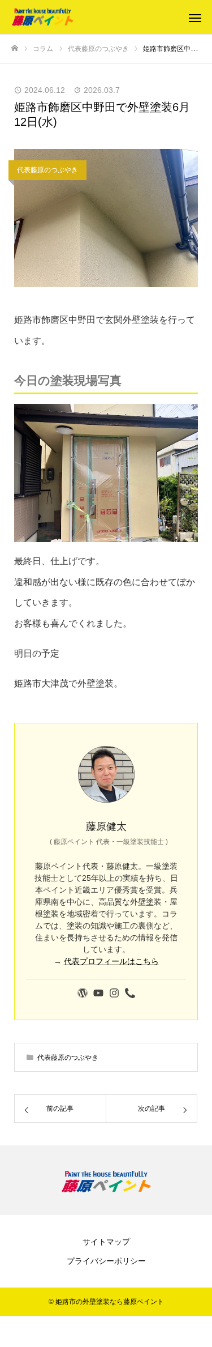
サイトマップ (106, 1241)
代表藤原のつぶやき (47, 170)
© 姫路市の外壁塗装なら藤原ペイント (106, 1302)
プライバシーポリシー (106, 1260)
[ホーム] (14, 48)
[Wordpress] (82, 994)
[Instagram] (114, 994)
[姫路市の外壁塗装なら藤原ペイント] (94, 17)
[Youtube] (98, 994)
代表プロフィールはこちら (111, 961)
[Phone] (130, 994)
